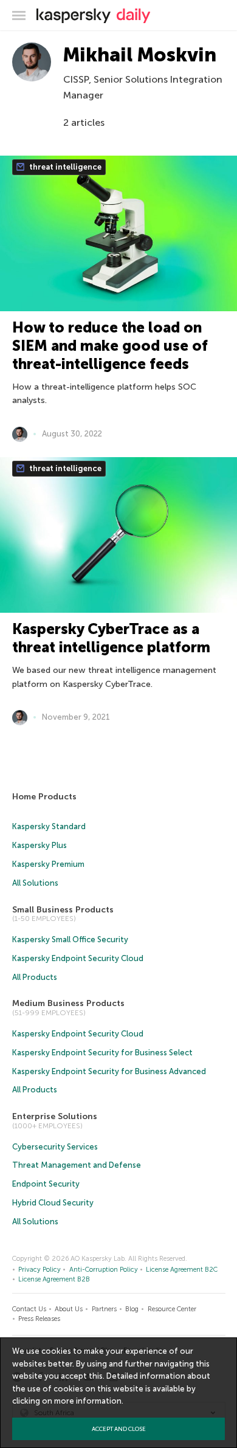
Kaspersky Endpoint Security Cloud (77, 958)
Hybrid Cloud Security (53, 1202)
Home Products (44, 796)
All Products (34, 977)
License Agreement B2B (54, 1279)
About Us (69, 1309)
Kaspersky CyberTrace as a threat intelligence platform (111, 638)
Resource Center (172, 1309)
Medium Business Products (68, 1003)
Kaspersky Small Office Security (70, 939)
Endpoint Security (46, 1183)
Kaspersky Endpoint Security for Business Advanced (109, 1071)
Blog (132, 1309)
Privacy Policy (39, 1270)
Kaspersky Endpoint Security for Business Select (102, 1052)
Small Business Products (63, 910)
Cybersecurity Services (55, 1146)
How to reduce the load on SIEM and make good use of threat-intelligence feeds (110, 346)
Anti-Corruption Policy (103, 1270)
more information (88, 1400)
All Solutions (35, 883)
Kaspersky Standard (49, 826)
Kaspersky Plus (39, 845)
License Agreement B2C (182, 1270)
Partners (104, 1309)
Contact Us (29, 1309)
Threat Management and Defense (76, 1165)
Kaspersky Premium (48, 864)
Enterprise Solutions (54, 1116)
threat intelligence (64, 166)
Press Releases (39, 1319)
